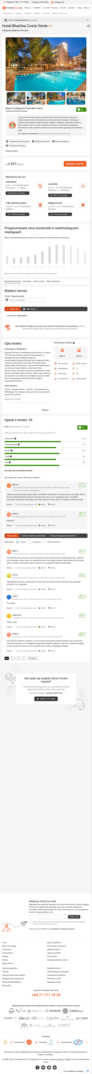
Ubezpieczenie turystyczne (13, 979)
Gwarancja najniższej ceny (57, 960)
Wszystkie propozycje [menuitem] (12, 281)
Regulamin (55, 929)
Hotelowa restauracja (64, 379)
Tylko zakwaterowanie (16, 203)
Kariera (5, 960)
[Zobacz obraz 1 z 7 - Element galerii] (16, 98)
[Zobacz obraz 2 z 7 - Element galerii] (36, 98)
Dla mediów (7, 949)
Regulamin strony (54, 968)
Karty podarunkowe (9, 968)
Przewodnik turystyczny (56, 946)
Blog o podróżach (54, 942)
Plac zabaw (62, 374)
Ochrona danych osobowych (58, 972)
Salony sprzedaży (9, 946)
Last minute (11, 181)
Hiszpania (28, 13)
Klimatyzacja (62, 363)
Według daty (12, 536)
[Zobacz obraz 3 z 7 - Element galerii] (56, 98)
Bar (77, 374)
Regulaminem (35, 490)
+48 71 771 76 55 (46, 995)
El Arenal (46, 13)
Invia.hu (68, 1059)
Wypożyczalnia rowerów (82, 379)
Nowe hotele (52, 956)
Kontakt (5, 956)
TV (77, 368)
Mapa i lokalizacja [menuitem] (53, 281)
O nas (4, 942)
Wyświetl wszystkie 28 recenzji (16, 111)
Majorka (37, 13)
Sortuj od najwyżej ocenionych (63, 536)
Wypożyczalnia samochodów (13, 975)
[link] (37, 7)
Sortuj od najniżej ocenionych (34, 536)
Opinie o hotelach (54, 953)
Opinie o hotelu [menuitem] (38, 281)
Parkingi (5, 972)
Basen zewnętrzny (82, 363)
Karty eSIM (6, 985)
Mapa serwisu (7, 963)
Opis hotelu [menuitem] (27, 281)
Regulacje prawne (54, 982)
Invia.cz (54, 1059)
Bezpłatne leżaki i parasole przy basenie (64, 368)
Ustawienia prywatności (56, 975)
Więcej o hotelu (12, 151)
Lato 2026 (46, 8)
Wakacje (19, 13)
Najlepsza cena (55, 203)
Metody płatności (54, 949)
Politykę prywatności (67, 929)
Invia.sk (61, 1059)
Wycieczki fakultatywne (11, 982)
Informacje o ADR (54, 979)
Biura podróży (7, 953)
